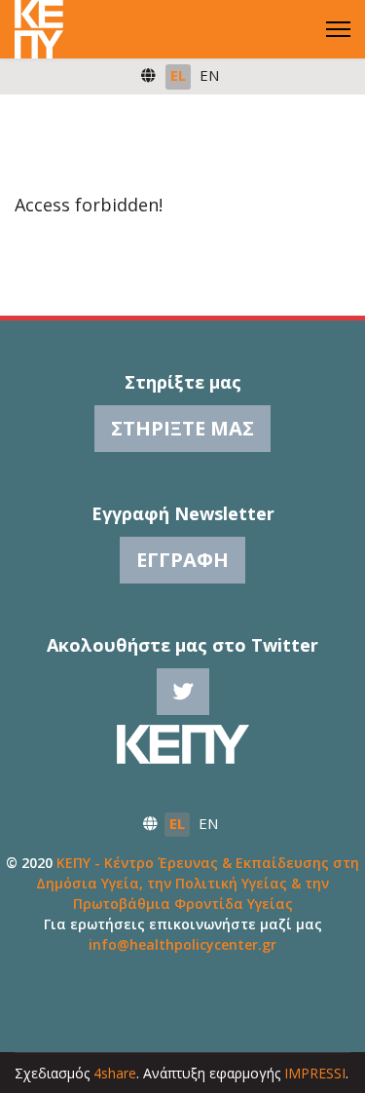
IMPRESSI (315, 1073)
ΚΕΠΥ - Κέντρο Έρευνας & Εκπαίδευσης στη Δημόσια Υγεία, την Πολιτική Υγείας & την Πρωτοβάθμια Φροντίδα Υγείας (197, 883)
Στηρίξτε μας (182, 428)
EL (178, 75)
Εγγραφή (182, 559)
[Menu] (338, 29)
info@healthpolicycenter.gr (182, 944)
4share (114, 1073)
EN (209, 75)
